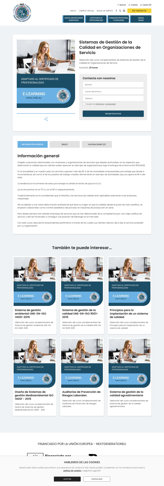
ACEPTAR (67, 479)
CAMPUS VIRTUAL (86, 10)
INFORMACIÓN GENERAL (33, 144)
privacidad (111, 104)
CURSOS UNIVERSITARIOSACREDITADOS (73, 19)
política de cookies (72, 470)
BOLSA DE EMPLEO (105, 10)
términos (100, 104)
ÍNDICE (65, 144)
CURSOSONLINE (141, 19)
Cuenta (134, 5)
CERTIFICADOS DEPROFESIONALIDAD (96, 19)
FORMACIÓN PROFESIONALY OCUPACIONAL (118, 19)
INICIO (73, 10)
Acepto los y (101, 104)
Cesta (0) (147, 5)
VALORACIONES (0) (97, 144)
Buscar (123, 5)
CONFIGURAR (96, 479)
